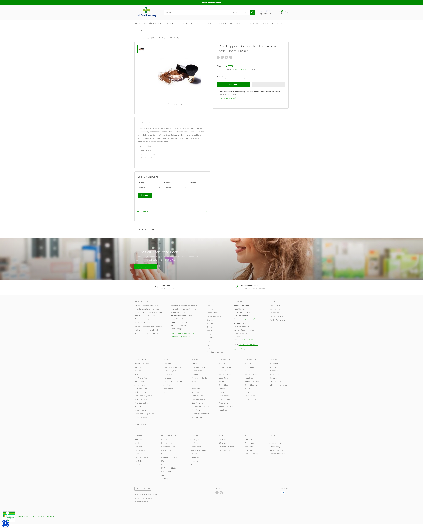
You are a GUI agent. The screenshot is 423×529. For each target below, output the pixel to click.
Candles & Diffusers (226, 446)
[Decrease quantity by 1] (227, 76)
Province (167, 183)
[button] (268, 84)
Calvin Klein (249, 367)
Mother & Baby (252, 23)
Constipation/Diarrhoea (172, 367)
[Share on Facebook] (218, 57)
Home (136, 38)
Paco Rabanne (224, 381)
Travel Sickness (140, 428)
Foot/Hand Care (140, 378)
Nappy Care (166, 471)
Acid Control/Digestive (143, 396)
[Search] (252, 12)
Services (167, 23)
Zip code (192, 183)
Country (141, 183)
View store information (228, 98)
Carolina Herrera (225, 367)
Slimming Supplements (200, 413)
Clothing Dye (195, 439)
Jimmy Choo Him (251, 385)
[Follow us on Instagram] (221, 492)
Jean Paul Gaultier (226, 406)
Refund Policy (142, 211)
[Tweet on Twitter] (226, 57)
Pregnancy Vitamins (199, 378)
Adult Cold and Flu (141, 399)
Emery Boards (195, 446)
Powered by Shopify (141, 502)
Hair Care (248, 450)
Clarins (273, 367)
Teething (164, 479)
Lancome (222, 392)
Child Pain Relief (140, 388)
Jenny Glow (223, 403)
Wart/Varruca (168, 388)
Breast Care (166, 450)
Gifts (209, 341)
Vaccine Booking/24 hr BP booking (147, 23)
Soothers (165, 475)
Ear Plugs (194, 443)
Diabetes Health (140, 406)
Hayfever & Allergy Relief (144, 413)
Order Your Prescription (211, 2)
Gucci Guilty (223, 378)
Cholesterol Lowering (200, 406)
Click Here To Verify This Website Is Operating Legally (36, 516)
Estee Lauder (224, 371)
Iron (193, 385)
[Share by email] (230, 57)
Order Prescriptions (146, 267)
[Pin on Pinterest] (222, 57)
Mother (164, 461)
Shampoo (138, 439)
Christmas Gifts (224, 450)
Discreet (198, 23)
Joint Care (196, 388)
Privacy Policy (275, 313)
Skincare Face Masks (278, 385)
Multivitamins (197, 371)
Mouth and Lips (140, 424)
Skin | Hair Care (235, 23)
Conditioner (139, 443)
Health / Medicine (183, 23)
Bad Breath (167, 363)
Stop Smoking (139, 385)
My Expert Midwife (168, 468)
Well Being (196, 410)
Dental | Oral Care (214, 316)
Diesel (247, 371)
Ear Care (137, 367)
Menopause (168, 378)
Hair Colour (138, 461)
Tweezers (194, 461)
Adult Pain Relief (140, 392)
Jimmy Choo (223, 385)
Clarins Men (249, 439)
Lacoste (222, 388)
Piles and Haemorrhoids (172, 381)
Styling (137, 464)
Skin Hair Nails (197, 417)
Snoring (166, 385)
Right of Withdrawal (277, 320)
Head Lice (138, 454)
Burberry (222, 363)
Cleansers (274, 371)
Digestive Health (198, 399)
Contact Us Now (240, 349)
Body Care (249, 446)
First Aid (137, 374)
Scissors (193, 454)
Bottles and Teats (168, 446)
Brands (137, 30)
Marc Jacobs (224, 396)
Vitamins (210, 23)
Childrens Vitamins (199, 396)
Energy (194, 363)
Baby (209, 334)
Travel (192, 464)
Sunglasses (194, 457)
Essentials (267, 23)
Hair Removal (139, 450)
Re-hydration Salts (141, 417)
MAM (163, 464)
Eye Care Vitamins (199, 367)
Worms (166, 392)
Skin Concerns (276, 381)
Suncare (273, 378)
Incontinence (168, 374)
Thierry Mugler (224, 399)
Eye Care (138, 371)
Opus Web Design (151, 494)
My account (265, 13)
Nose (136, 421)
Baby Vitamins (197, 403)
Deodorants (249, 443)
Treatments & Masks (142, 457)
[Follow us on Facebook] (217, 492)
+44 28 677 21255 (246, 340)
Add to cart (233, 84)
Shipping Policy (275, 309)
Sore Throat (139, 381)
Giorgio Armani (225, 374)
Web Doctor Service (215, 352)
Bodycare (274, 363)
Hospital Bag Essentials (170, 457)
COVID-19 (210, 309)
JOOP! (247, 388)
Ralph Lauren (250, 396)
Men (277, 23)
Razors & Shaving (251, 454)
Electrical (222, 439)
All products (145, 38)
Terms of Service (276, 316)
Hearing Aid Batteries (198, 450)
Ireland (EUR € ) (141, 489)
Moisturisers (275, 374)
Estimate (144, 195)
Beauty (221, 23)
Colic (163, 454)
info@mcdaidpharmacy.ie (248, 344)
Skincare (210, 327)
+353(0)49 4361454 (247, 319)
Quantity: (220, 76)
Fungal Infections (141, 410)
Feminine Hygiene (170, 371)
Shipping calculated (242, 69)
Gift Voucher (223, 443)
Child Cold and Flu (141, 403)
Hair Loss (138, 446)
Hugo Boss (223, 410)
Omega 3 (195, 374)
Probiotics (195, 381)
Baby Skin (165, 439)
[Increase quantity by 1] (242, 76)
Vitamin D (195, 392)
